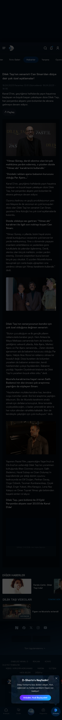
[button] (56, 678)
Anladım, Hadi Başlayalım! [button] (35, 697)
